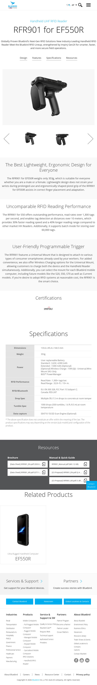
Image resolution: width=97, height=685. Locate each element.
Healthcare (10, 653)
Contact (67, 674)
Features (36, 57)
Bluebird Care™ (45, 628)
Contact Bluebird (80, 653)
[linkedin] (87, 660)
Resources (71, 57)
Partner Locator (62, 628)
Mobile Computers (30, 620)
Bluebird (36, 680)
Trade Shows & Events (82, 639)
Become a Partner (63, 624)
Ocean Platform (62, 632)
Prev (6, 138)
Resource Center (52, 674)
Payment (9, 657)
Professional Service (13, 650)
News (37, 674)
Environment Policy (81, 624)
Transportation (11, 624)
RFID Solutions (28, 657)
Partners (61, 614)
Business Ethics (80, 628)
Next (90, 138)
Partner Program (63, 620)
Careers (77, 650)
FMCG (8, 638)
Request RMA (45, 631)
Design (23, 57)
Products (28, 614)
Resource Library (80, 636)
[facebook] (76, 660)
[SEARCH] (80, 5)
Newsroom (78, 632)
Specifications (53, 57)
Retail (8, 620)
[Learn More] (23, 535)
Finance (9, 646)
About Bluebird (82, 614)
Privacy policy (83, 674)
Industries (11, 614)
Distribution (10, 628)
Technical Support (46, 635)
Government (10, 642)
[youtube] (82, 660)
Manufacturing (11, 661)
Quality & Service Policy (48, 624)
